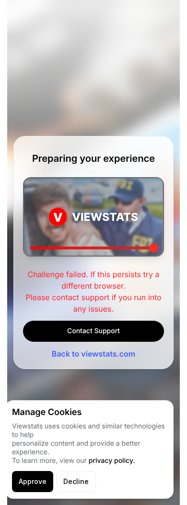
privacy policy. (112, 461)
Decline (76, 481)
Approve (33, 481)
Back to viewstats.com (93, 354)
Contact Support (93, 331)
